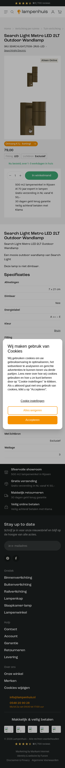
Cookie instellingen (32, 400)
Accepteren (32, 419)
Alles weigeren (32, 410)
